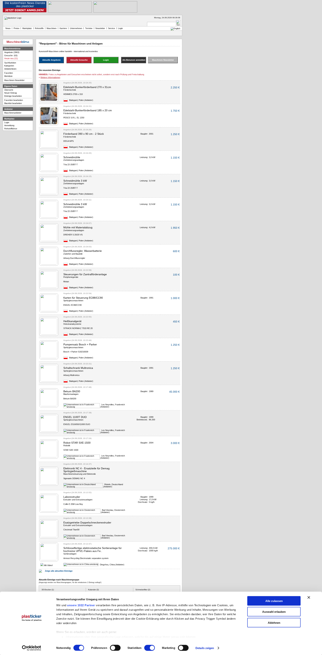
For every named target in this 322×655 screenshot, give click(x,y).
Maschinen (51, 28)
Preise (16, 28)
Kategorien (9, 66)
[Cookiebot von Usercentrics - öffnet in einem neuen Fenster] (31, 648)
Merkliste (8, 76)
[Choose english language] (175, 28)
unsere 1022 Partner (81, 605)
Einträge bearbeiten (13, 96)
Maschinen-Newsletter (14, 80)
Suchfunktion (10, 63)
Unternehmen (76, 28)
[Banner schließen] (308, 597)
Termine (88, 28)
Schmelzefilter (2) (142, 590)
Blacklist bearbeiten (13, 103)
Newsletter (100, 28)
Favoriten (8, 73)
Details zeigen (204, 648)
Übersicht (8, 90)
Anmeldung (9, 125)
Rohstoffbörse (10, 128)
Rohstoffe (39, 28)
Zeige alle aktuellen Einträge (58, 571)
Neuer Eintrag (10, 93)
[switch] (115, 648)
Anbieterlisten (10, 69)
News (7, 28)
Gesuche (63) (11, 55)
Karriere (63, 28)
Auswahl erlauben (274, 611)
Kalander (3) (93, 590)
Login (6, 122)
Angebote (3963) (11, 52)
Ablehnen (274, 622)
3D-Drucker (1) (48, 590)
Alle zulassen (274, 600)
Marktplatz (27, 28)
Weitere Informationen (50, 77)
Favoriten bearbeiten (13, 100)
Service (111, 28)
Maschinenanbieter (12, 113)
